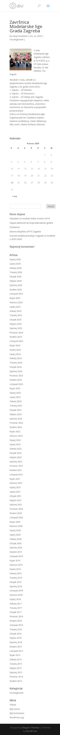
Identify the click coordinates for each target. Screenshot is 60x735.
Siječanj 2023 (16, 418)
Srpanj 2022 (15, 440)
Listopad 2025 (16, 293)
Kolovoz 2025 (16, 302)
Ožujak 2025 (15, 319)
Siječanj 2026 (16, 285)
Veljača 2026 (16, 281)
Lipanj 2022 (15, 444)
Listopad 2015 (16, 651)
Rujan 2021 (15, 478)
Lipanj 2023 (15, 397)
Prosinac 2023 (16, 375)
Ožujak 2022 (15, 453)
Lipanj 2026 (15, 263)
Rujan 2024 (15, 345)
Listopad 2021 (16, 474)
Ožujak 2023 (15, 410)
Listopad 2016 (16, 625)
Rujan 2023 (15, 388)
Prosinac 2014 (16, 676)
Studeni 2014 (16, 681)
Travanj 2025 (16, 315)
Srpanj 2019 (15, 569)
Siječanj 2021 (16, 504)
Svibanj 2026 (16, 268)
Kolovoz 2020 (16, 526)
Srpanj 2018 (15, 599)
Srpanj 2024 (15, 349)
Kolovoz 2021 (16, 483)
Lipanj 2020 (15, 534)
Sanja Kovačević (20, 36)
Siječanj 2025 (16, 328)
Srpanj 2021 (15, 487)
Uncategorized (16, 39)
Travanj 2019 (16, 577)
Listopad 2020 (16, 517)
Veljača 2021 (16, 500)
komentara (17, 713)
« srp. (14, 196)
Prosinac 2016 (16, 616)
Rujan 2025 (15, 298)
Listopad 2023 (16, 384)
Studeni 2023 (16, 379)
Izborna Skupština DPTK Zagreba (25, 231)
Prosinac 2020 (16, 508)
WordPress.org (17, 717)
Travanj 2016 (16, 629)
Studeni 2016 (16, 620)
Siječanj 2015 (16, 672)
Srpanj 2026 (15, 259)
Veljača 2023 (16, 414)
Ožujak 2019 (15, 582)
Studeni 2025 (16, 289)
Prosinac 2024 (16, 332)
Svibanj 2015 (16, 659)
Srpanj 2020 (15, 530)
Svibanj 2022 (16, 448)
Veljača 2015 (16, 668)
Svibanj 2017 (16, 603)
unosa (15, 709)
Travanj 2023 (16, 405)
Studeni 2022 (16, 427)
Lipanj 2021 (15, 491)
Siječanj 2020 (16, 547)
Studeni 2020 (16, 513)
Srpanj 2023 (15, 392)
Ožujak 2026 (15, 276)
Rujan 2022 (15, 431)
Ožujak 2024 (15, 367)
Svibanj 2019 (16, 573)
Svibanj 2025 (16, 311)
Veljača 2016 (16, 638)
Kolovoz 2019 (16, 564)
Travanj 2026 (16, 272)
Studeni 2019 (16, 551)
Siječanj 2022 (16, 461)
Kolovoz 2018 (16, 595)
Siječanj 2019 (16, 586)
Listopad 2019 (16, 556)
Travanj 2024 (16, 362)
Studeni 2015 (16, 646)
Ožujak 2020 (15, 543)
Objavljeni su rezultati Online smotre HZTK (30, 218)
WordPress (31, 731)
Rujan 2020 (15, 521)
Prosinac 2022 (16, 422)
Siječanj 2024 (16, 371)
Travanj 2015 (16, 663)
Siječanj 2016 (16, 642)
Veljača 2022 (16, 457)
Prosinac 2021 (16, 465)
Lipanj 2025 (15, 306)
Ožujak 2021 (15, 496)
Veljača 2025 (16, 324)
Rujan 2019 (15, 560)
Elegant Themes (30, 727)
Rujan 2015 (15, 655)
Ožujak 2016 (15, 633)
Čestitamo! (15, 227)
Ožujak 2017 (15, 612)
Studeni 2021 (16, 470)
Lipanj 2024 (15, 354)
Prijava (13, 704)
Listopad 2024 (16, 341)
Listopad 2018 (16, 590)
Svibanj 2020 (16, 539)
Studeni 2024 (16, 336)
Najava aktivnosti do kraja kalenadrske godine (31, 222)
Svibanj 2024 (16, 358)
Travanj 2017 (16, 608)
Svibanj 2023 (16, 401)
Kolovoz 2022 (16, 435)
